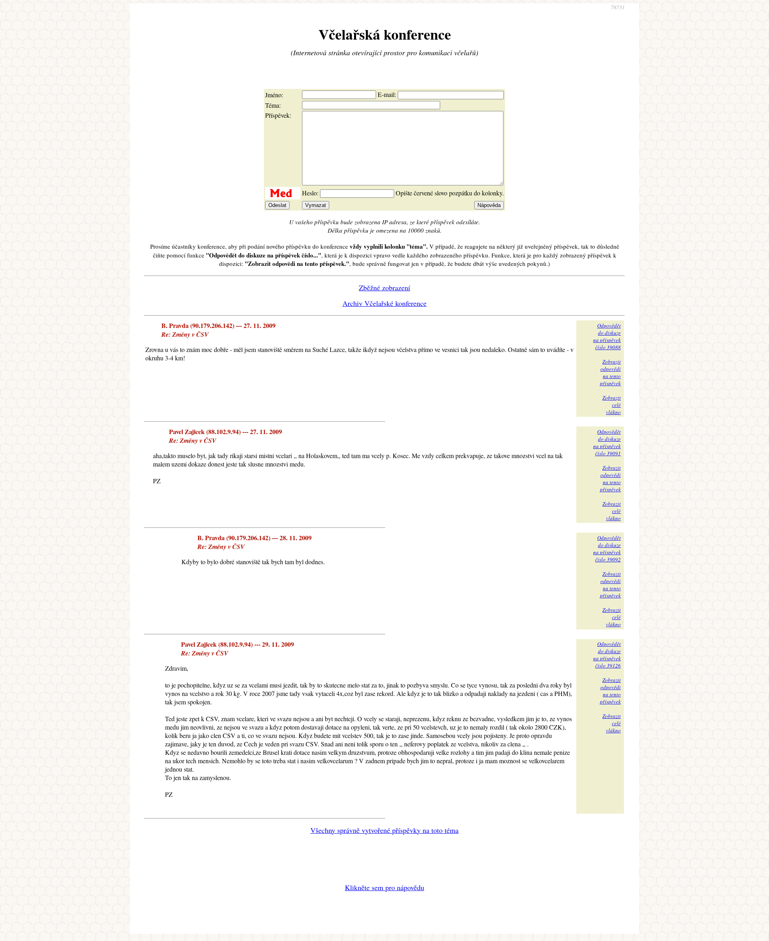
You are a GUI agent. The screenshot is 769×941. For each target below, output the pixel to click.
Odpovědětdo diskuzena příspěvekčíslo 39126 (607, 654)
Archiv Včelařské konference (384, 303)
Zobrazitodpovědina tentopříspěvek (610, 372)
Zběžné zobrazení (384, 287)
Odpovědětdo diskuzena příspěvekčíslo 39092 (607, 548)
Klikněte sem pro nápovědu (384, 887)
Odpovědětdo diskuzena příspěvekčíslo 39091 (607, 442)
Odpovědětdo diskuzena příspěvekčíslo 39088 (607, 336)
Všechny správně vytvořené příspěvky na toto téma (384, 830)
